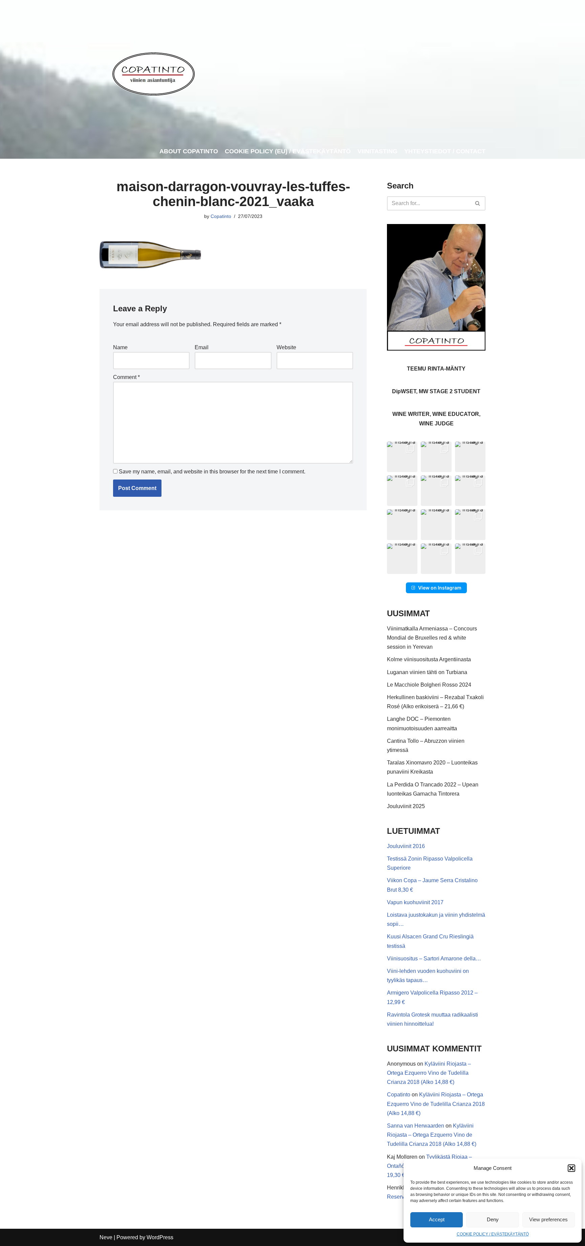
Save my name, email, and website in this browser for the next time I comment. (212, 471)
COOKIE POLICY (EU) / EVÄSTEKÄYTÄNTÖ (288, 151)
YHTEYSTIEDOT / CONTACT (444, 151)
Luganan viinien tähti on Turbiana (427, 672)
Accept (437, 1219)
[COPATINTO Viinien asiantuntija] (153, 72)
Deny (493, 1219)
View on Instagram (439, 588)
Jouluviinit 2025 (406, 806)
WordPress (160, 1237)
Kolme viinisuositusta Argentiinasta (429, 659)
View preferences (548, 1219)
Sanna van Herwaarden (415, 1126)
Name (120, 347)
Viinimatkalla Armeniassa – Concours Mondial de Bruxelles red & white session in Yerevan (432, 638)
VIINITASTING (377, 151)
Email (202, 347)
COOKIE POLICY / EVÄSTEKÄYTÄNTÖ (493, 1234)
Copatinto (221, 216)
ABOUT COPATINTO (188, 151)
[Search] (477, 203)
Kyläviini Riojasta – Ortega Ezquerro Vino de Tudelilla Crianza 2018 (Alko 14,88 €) (429, 1073)
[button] (571, 1168)
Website (286, 347)
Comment (126, 377)
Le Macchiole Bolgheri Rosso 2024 (429, 685)
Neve (106, 1237)
